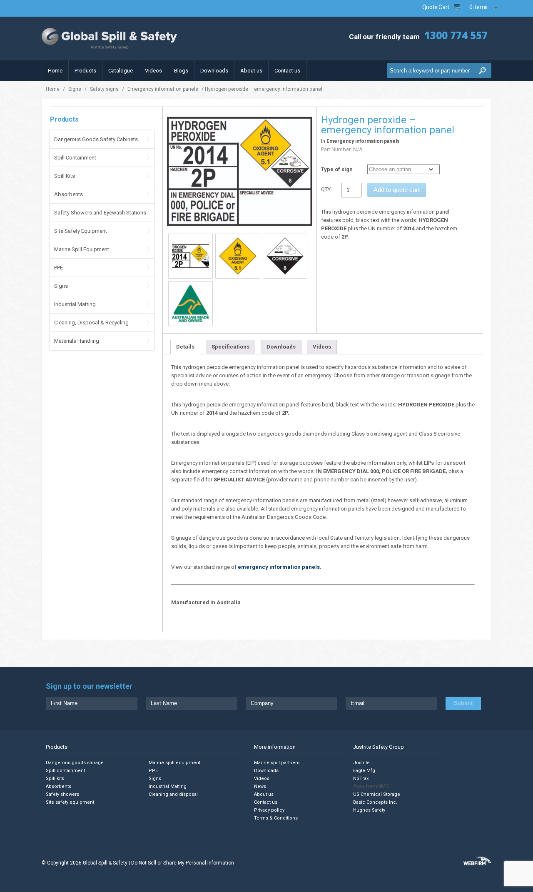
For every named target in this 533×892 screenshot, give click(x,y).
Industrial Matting (75, 304)
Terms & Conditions (276, 818)
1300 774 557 (456, 35)
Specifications (230, 347)
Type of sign (337, 169)
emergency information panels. (279, 567)
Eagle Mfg (364, 770)
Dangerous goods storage (75, 762)
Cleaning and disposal (173, 794)
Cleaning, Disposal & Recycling (91, 322)
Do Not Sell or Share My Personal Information (182, 863)
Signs (74, 89)
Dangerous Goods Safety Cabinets (96, 139)
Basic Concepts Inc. (375, 802)
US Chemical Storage (376, 794)
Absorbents (68, 194)
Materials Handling (76, 341)
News (260, 786)
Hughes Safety (369, 810)
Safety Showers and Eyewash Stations (100, 212)
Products (85, 70)
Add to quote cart (397, 189)
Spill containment (65, 770)
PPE (58, 267)
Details (185, 347)
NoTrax (361, 778)
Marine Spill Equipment (81, 249)
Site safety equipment (70, 802)
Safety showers (62, 794)
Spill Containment (75, 157)
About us (251, 70)
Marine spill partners (276, 762)
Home (55, 70)
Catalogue (120, 70)
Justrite (361, 762)
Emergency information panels (162, 89)
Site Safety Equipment (80, 231)
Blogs (181, 70)
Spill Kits (64, 176)
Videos (153, 70)
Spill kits (55, 778)
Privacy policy (269, 810)
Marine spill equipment (174, 762)
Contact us (287, 70)
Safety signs (104, 89)
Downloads (214, 70)
